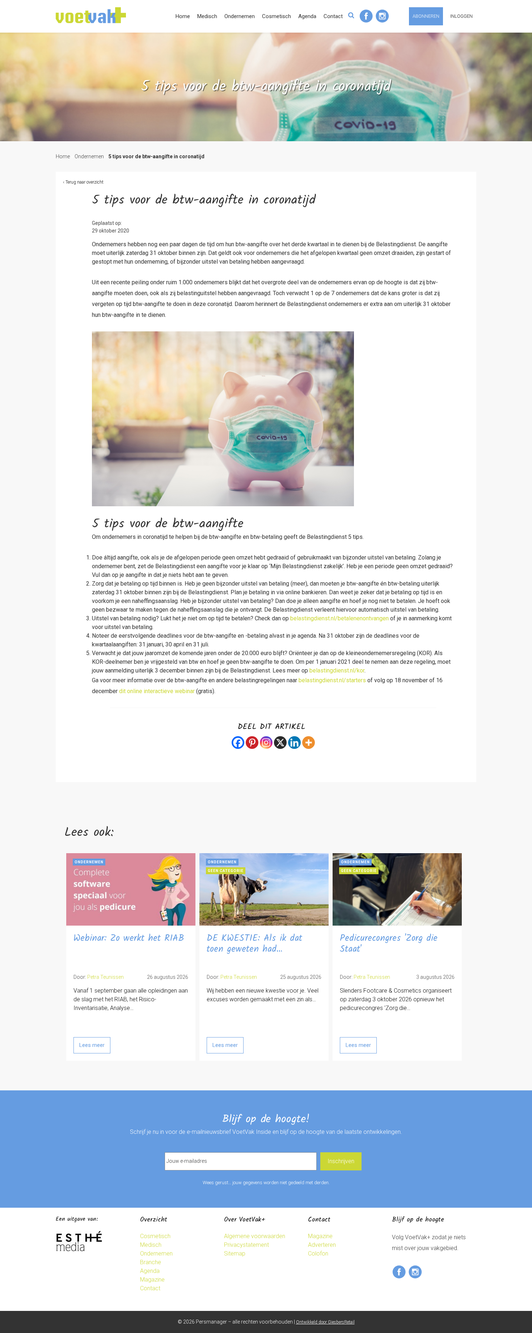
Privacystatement (246, 1244)
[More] (308, 742)
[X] (280, 742)
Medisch (207, 16)
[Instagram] (266, 742)
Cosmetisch (276, 16)
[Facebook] (238, 742)
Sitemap (234, 1253)
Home (183, 16)
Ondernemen (239, 16)
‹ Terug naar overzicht (83, 182)
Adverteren (322, 1244)
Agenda (307, 16)
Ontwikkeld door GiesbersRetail (325, 1322)
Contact (333, 16)
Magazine (152, 1279)
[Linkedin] (294, 742)
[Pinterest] (252, 742)
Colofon (318, 1253)
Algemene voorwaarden (254, 1236)
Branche (150, 1262)
